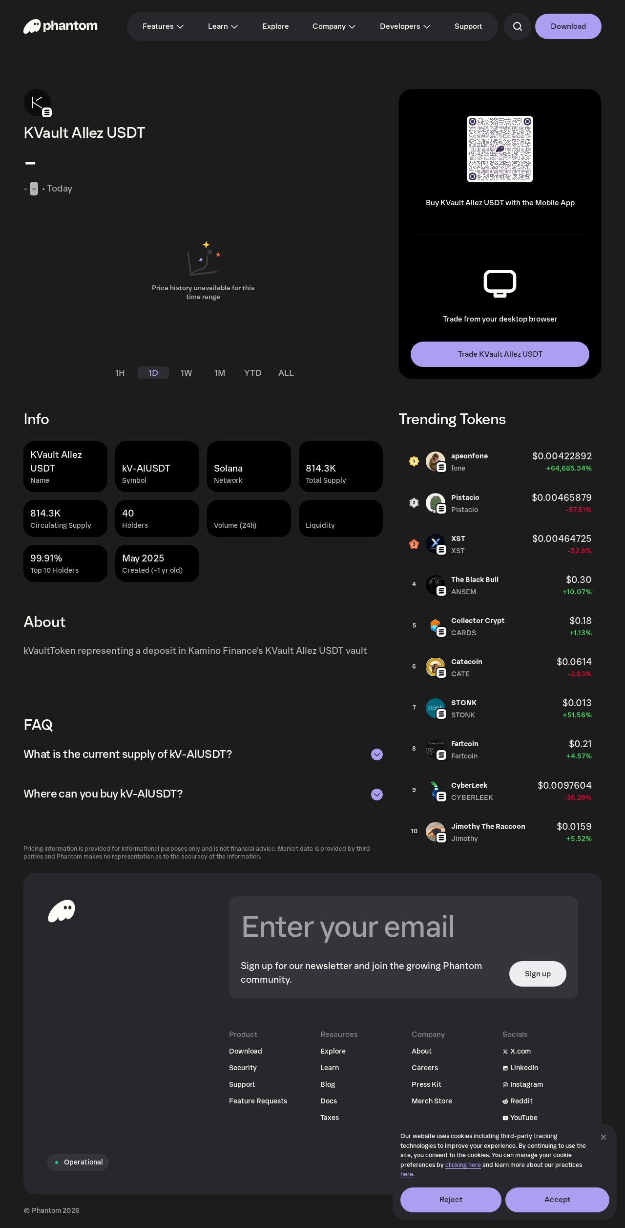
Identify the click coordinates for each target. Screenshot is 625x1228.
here (406, 1174)
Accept (557, 1199)
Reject (451, 1199)
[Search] (517, 26)
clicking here (463, 1165)
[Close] (603, 1137)
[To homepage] (61, 911)
